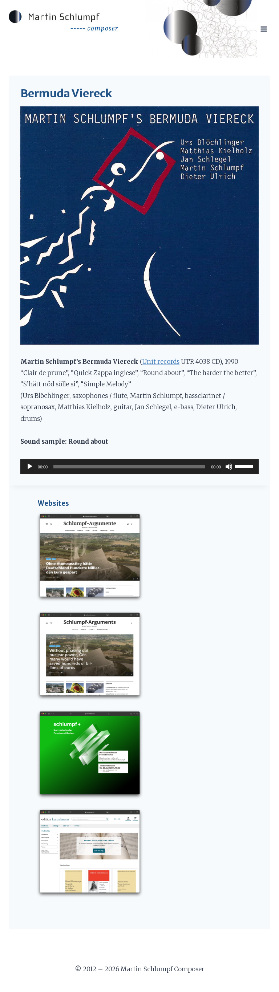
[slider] (245, 465)
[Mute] (228, 466)
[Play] (29, 466)
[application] (139, 466)
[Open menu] (263, 28)
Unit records (160, 362)
